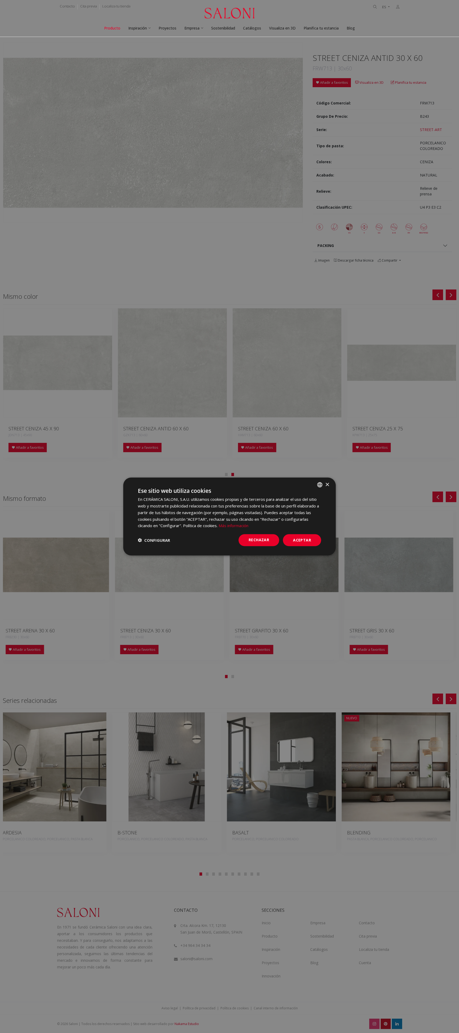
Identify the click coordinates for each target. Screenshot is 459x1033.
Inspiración (137, 28)
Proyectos (167, 28)
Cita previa (88, 6)
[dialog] (229, 517)
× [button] (327, 484)
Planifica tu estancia (321, 28)
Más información (233, 525)
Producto (112, 28)
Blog (351, 28)
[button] (154, 540)
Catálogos (252, 28)
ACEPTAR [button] (302, 540)
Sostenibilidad (223, 28)
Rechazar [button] (259, 539)
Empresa (191, 28)
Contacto (67, 6)
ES (384, 7)
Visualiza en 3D (282, 28)
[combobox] (319, 485)
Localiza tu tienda (116, 6)
